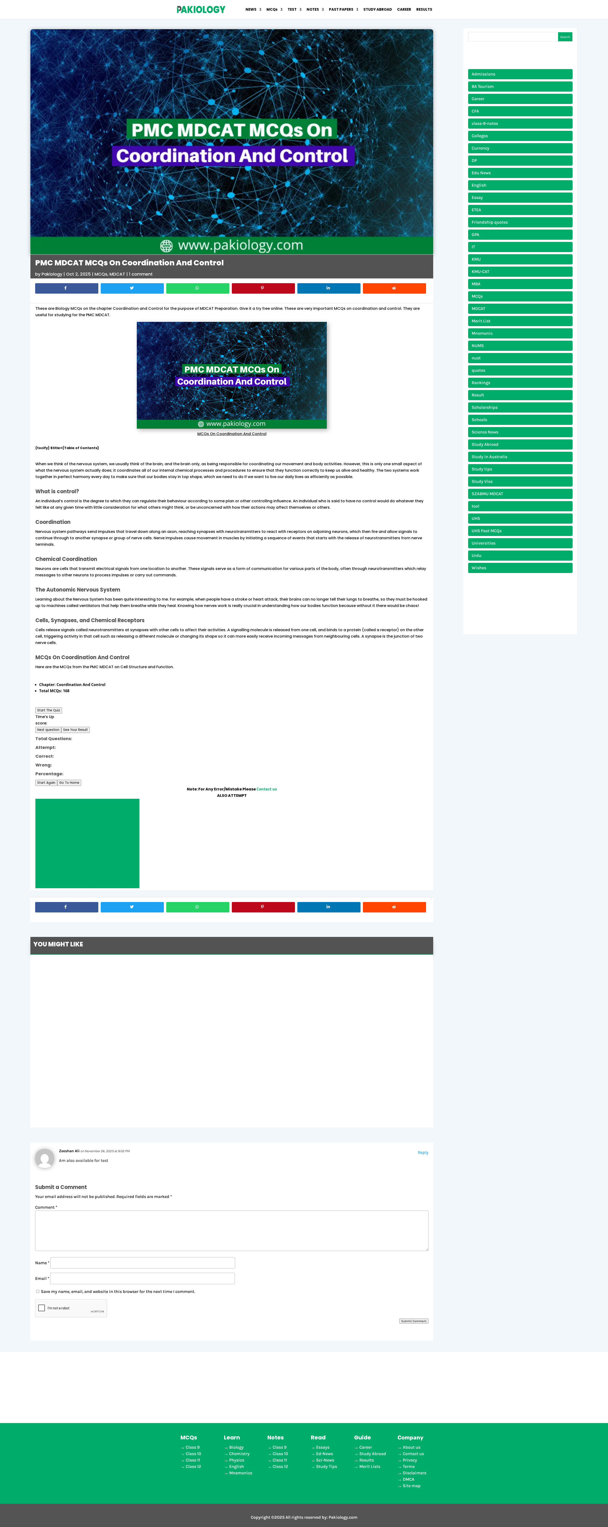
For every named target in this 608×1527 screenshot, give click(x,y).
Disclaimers (414, 1472)
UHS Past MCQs (487, 530)
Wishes (479, 567)
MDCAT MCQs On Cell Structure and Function (87, 822)
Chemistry (239, 1453)
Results (366, 1460)
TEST (292, 10)
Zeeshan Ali (69, 1151)
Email (42, 1278)
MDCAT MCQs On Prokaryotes (87, 864)
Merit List (481, 321)
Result (478, 395)
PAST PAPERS (341, 10)
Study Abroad (485, 444)
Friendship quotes (490, 222)
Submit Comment (414, 1321)
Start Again (46, 782)
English (479, 185)
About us (411, 1447)
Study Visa (482, 481)
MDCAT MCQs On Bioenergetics (87, 836)
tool (475, 506)
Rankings (481, 382)
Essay (477, 197)
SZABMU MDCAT (487, 493)
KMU (476, 259)
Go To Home (69, 782)
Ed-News (324, 1453)
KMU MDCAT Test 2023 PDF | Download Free (92, 1008)
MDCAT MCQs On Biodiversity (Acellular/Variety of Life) (87, 884)
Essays (322, 1447)
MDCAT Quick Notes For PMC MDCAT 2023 (90, 1090)
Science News (485, 432)
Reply (423, 1152)
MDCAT (117, 274)
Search (565, 37)
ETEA (476, 209)
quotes (478, 370)
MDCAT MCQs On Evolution (87, 871)
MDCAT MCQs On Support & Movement (87, 850)
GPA (475, 234)
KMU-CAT (480, 271)
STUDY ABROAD (377, 10)
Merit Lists (369, 1466)
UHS (476, 518)
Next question (48, 730)
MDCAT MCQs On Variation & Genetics (88, 843)
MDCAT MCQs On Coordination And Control (87, 815)
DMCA (408, 1479)
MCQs (272, 10)
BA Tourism (483, 86)
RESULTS (424, 10)
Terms (409, 1466)
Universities (483, 543)
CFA (475, 111)
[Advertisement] (304, 1387)
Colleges (480, 135)
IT (473, 246)
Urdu (476, 555)
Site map (412, 1485)
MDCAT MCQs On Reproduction (87, 857)
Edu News (481, 172)
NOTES (313, 10)
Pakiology (52, 274)
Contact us (266, 789)
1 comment (141, 274)
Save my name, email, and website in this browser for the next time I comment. (118, 1291)
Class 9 (193, 1447)
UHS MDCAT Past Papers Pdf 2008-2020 (88, 1049)
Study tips (482, 469)
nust (476, 358)
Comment (46, 1207)
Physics (236, 1460)
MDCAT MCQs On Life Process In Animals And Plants (87, 802)
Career (478, 98)
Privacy (410, 1460)
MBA (476, 284)
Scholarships (485, 407)
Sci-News (325, 1460)
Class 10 (193, 1453)
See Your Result (75, 730)
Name (42, 1262)
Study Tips (326, 1466)
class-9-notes (485, 123)
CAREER (404, 10)
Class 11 (193, 1460)
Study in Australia (489, 456)
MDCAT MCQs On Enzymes (87, 877)
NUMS (478, 345)
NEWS (251, 10)
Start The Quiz (48, 710)
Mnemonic (482, 333)
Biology (236, 1447)
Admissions (483, 74)
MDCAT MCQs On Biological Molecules (87, 829)
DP (474, 160)
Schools (479, 419)
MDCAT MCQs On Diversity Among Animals (87, 809)
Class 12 (193, 1466)
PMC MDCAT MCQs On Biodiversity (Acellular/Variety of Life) (115, 966)
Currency (480, 148)
